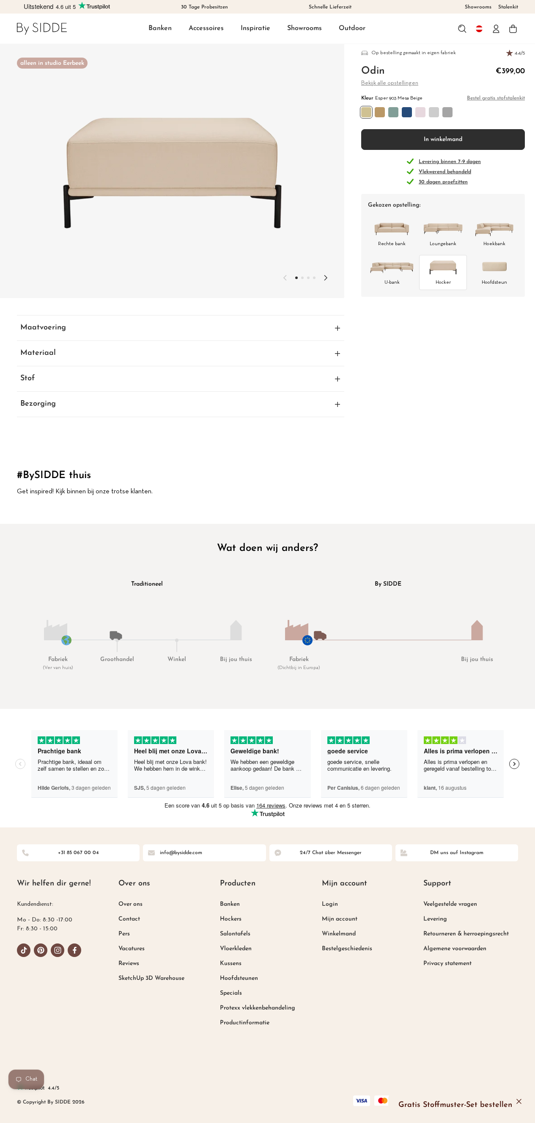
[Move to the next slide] (326, 278)
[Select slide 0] (296, 278)
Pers (124, 934)
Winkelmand (339, 934)
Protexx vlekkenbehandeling (257, 1008)
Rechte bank (392, 244)
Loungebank (443, 244)
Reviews (128, 963)
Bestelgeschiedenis (347, 949)
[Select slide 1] (302, 278)
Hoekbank (494, 244)
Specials (231, 993)
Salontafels (235, 934)
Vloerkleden (236, 949)
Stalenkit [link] (508, 7)
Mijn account (339, 919)
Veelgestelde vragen (450, 904)
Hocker (443, 282)
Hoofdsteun (494, 282)
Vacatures (131, 949)
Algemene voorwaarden (454, 949)
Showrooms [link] (478, 7)
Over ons (130, 904)
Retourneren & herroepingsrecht (466, 934)
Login (330, 904)
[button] (160, 29)
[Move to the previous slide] (285, 278)
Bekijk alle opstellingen (389, 83)
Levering (435, 919)
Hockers (230, 919)
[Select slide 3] (314, 278)
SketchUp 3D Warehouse (151, 978)
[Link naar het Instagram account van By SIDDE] (57, 950)
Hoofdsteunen (239, 978)
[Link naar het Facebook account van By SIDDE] (74, 950)
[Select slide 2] (308, 278)
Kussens (230, 963)
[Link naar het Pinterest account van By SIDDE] (40, 950)
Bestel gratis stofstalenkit (496, 98)
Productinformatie (244, 1023)
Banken (160, 28)
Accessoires (206, 28)
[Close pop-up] (519, 1101)
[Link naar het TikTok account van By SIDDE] (23, 950)
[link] (42, 29)
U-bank (392, 282)
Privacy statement (447, 963)
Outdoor (352, 28)
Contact (129, 919)
